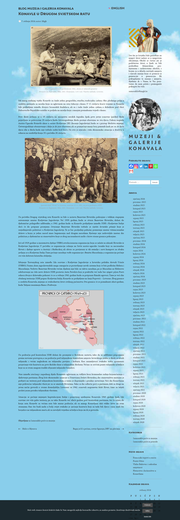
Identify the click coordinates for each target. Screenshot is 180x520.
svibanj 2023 (139, 302)
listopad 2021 (139, 360)
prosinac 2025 (139, 202)
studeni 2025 (139, 205)
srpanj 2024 (138, 257)
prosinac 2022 (139, 318)
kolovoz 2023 (139, 292)
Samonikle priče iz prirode (145, 441)
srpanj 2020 (138, 409)
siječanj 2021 (139, 390)
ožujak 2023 (138, 309)
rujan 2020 (138, 403)
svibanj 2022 (139, 338)
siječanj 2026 (139, 199)
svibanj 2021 (139, 377)
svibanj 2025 (139, 225)
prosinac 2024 (139, 241)
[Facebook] (131, 166)
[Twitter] (141, 166)
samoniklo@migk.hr (138, 91)
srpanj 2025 (138, 218)
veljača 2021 (138, 386)
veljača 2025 (138, 234)
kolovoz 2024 (139, 254)
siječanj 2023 (139, 315)
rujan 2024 (138, 250)
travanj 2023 (139, 305)
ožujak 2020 (138, 422)
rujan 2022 (138, 328)
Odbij (147, 511)
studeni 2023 (139, 283)
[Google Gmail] (131, 171)
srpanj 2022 (138, 331)
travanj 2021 (139, 380)
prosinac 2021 (139, 354)
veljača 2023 (138, 312)
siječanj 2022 (139, 351)
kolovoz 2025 (139, 215)
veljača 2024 (138, 273)
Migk (44, 21)
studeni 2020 (139, 396)
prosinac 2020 (139, 393)
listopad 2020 (139, 399)
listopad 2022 (139, 325)
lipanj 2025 (138, 221)
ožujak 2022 (138, 344)
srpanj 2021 (138, 370)
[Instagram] (136, 166)
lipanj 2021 (138, 373)
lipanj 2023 (138, 299)
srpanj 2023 (138, 296)
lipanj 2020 (138, 412)
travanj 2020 (139, 419)
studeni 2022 (139, 322)
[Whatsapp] (155, 166)
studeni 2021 (139, 357)
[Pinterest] (151, 166)
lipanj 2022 (138, 335)
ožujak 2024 (138, 270)
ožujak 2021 (138, 383)
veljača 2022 (138, 348)
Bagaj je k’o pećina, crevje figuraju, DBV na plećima (96, 429)
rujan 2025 (138, 212)
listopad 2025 (139, 208)
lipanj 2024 (138, 260)
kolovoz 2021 (139, 367)
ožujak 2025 (138, 231)
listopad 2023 (139, 286)
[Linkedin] (146, 166)
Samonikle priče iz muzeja (43, 420)
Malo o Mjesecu (29, 429)
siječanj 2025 (139, 237)
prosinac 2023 (139, 279)
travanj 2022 (139, 341)
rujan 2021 (138, 364)
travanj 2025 (139, 228)
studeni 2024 (139, 244)
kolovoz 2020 (139, 406)
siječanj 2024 (139, 276)
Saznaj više (147, 516)
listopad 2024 (139, 247)
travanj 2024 (139, 267)
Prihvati (147, 505)
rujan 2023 (138, 289)
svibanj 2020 (139, 416)
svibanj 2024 (139, 263)
